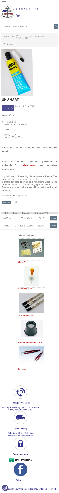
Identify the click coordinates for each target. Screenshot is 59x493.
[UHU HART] (17, 95)
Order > (8, 108)
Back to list (6, 202)
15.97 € (41, 226)
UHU (11, 114)
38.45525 (6, 226)
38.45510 (6, 218)
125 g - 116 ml (26, 226)
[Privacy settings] (5, 488)
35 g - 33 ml (26, 218)
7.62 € (41, 218)
